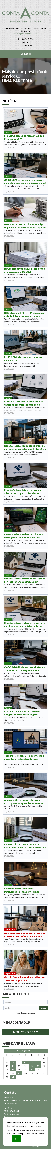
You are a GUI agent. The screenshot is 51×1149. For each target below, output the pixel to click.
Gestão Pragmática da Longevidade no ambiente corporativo (24, 979)
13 (32, 1066)
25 (19, 1073)
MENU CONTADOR (24, 1032)
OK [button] (16, 1139)
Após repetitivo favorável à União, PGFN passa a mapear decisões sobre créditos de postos (23, 802)
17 (13, 1069)
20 (32, 1069)
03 (13, 1062)
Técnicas (8, 132)
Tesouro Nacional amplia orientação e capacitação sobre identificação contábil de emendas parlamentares (24, 757)
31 (13, 1077)
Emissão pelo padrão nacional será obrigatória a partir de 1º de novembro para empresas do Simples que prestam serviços (24, 321)
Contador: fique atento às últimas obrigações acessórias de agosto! (22, 713)
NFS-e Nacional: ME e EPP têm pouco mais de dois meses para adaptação (24, 315)
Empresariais (10, 929)
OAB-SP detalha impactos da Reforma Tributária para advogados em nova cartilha (24, 669)
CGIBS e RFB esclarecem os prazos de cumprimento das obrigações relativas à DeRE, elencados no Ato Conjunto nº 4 (25, 182)
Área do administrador (25, 1013)
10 (13, 1066)
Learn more (38, 1133)
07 (38, 1062)
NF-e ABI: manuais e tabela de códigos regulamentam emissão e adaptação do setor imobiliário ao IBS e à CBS (25, 226)
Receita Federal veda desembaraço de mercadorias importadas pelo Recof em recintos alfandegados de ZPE (25, 447)
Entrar (43, 1008)
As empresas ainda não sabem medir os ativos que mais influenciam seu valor (24, 934)
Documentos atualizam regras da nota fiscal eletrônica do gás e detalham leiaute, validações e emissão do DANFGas (25, 277)
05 (25, 1062)
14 (38, 1066)
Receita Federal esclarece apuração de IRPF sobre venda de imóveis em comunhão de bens (25, 580)
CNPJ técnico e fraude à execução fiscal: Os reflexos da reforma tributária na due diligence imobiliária (25, 846)
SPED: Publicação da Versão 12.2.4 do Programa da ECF (24, 137)
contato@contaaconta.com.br (25, 33)
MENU (24, 53)
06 (32, 1062)
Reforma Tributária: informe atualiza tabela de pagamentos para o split (23, 403)
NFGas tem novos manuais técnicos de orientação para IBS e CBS (24, 270)
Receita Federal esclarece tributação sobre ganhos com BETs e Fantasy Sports (24, 536)
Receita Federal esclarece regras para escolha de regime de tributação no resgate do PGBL (24, 625)
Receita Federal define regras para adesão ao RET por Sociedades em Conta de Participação (22, 492)
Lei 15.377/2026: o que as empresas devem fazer (23, 359)
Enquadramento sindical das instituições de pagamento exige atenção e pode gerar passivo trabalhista (21, 890)
